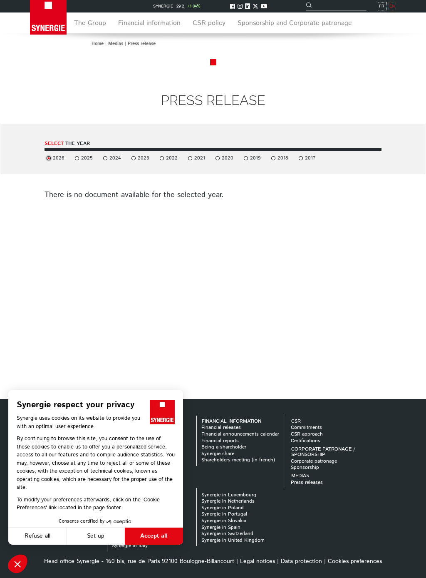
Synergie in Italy (130, 545)
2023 (143, 158)
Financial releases (221, 427)
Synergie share (217, 453)
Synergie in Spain (220, 527)
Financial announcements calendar (240, 434)
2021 (199, 158)
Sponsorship (305, 467)
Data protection (301, 561)
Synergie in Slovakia (223, 520)
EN (392, 6)
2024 (115, 158)
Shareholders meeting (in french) (238, 459)
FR (381, 6)
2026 (58, 158)
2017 (310, 158)
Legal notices (257, 561)
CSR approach (307, 434)
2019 (255, 158)
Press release (142, 43)
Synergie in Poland (222, 507)
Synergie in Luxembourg (228, 494)
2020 (227, 158)
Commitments (306, 427)
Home (98, 43)
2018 (282, 158)
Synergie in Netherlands (228, 501)
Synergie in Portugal (224, 514)
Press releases (307, 482)
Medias (115, 43)
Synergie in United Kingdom (233, 540)
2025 (87, 158)
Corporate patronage (314, 461)
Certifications (305, 440)
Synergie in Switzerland (227, 533)
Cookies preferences (355, 561)
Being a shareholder (223, 447)
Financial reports (220, 440)
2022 (172, 158)
